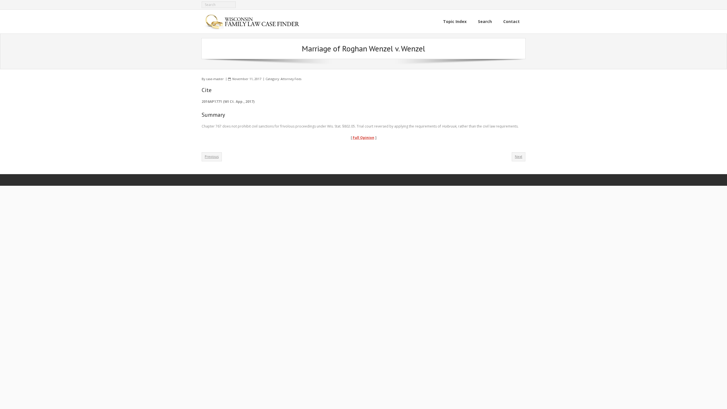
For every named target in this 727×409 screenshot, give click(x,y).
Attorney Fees (291, 79)
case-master (215, 79)
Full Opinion (363, 137)
